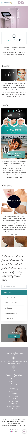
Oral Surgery (9, 308)
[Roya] (14, 431)
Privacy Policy (21, 425)
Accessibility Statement (9, 425)
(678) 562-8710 (14, 370)
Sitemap (14, 427)
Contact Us (14, 336)
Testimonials (9, 318)
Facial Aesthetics (11, 313)
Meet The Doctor (11, 303)
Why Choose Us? (10, 297)
